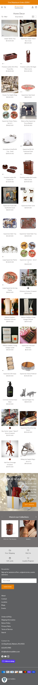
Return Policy (5, 623)
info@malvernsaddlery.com (10, 651)
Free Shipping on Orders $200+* (19, 2)
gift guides (29, 504)
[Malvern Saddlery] (19, 7)
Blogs (3, 605)
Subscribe (8, 587)
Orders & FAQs (6, 617)
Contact (4, 599)
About (3, 596)
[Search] (6, 7)
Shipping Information (8, 620)
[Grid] (33, 17)
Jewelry (33, 495)
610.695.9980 (6, 648)
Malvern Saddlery (10, 679)
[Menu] (2, 7)
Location (4, 602)
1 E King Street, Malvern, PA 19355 (13, 644)
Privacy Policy (6, 626)
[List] (35, 17)
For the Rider (27, 483)
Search (3, 632)
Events (3, 608)
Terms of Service (7, 629)
